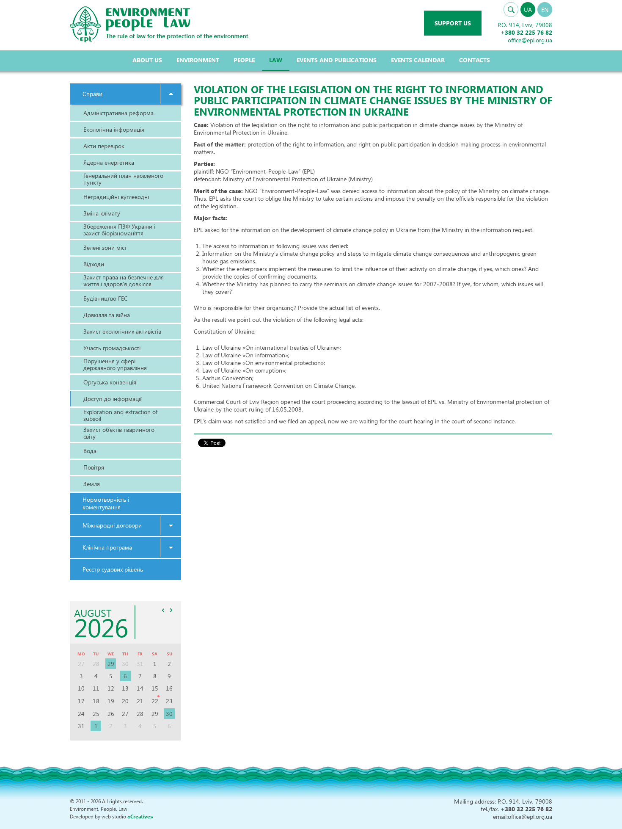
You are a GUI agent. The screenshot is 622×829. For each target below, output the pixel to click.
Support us (453, 23)
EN (544, 10)
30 (169, 714)
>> (171, 610)
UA (528, 10)
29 (110, 664)
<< (163, 610)
